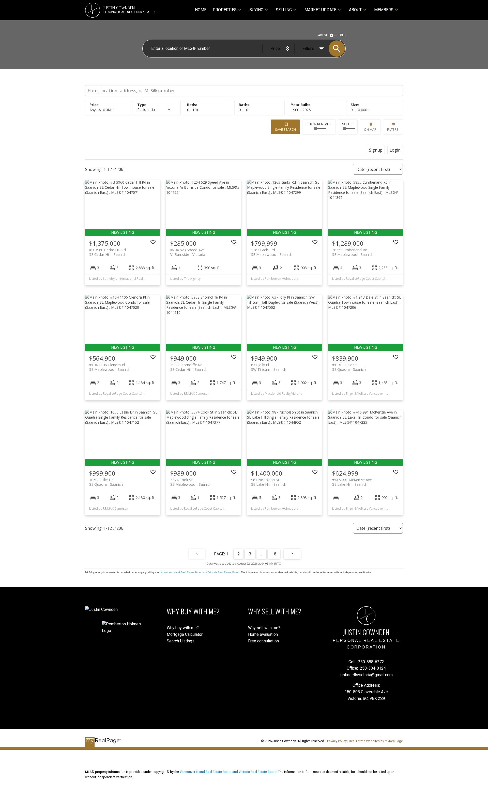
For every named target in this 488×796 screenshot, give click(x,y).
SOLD (342, 35)
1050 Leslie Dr (106, 482)
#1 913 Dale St (349, 367)
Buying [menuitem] (256, 9)
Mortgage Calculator (185, 634)
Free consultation (263, 641)
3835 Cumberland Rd (352, 252)
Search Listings (180, 641)
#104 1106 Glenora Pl (109, 367)
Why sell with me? (264, 627)
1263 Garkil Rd (271, 252)
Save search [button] (285, 129)
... (261, 554)
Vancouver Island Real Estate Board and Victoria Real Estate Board (199, 572)
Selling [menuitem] (284, 9)
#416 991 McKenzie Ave (352, 482)
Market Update (320, 9)
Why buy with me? (183, 627)
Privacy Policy (337, 741)
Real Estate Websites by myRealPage (376, 741)
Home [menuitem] (200, 9)
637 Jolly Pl (268, 367)
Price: (101, 109)
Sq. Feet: (359, 109)
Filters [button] (393, 129)
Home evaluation (263, 634)
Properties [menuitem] (225, 9)
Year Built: (301, 109)
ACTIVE (323, 35)
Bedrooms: (193, 109)
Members (383, 9)
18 (274, 554)
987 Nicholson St (268, 482)
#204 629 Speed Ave (187, 252)
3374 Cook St (190, 482)
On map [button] (370, 129)
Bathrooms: (244, 109)
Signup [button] (376, 150)
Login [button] (395, 150)
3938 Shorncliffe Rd (188, 367)
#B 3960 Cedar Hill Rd (107, 252)
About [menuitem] (355, 9)
